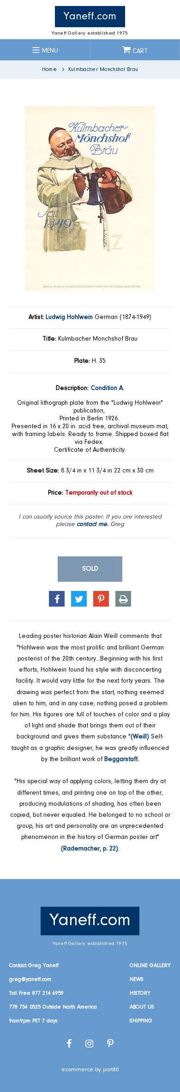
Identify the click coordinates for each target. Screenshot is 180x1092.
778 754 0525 (25, 1007)
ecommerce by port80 (90, 1070)
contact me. (92, 524)
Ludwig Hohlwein (69, 317)
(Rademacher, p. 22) (89, 849)
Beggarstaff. (121, 759)
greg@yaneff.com (30, 979)
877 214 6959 (48, 993)
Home (49, 69)
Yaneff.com (90, 16)
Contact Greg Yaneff (34, 965)
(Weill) (140, 737)
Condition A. (107, 388)
